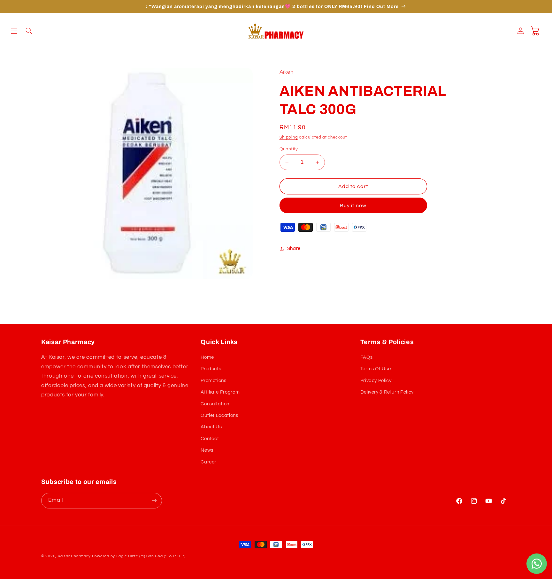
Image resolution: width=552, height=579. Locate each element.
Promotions (213, 380)
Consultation (215, 404)
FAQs (366, 357)
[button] (14, 30)
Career (208, 462)
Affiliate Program (220, 392)
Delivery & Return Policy (387, 392)
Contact (210, 438)
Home (207, 357)
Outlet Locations (219, 415)
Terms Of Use (375, 368)
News (207, 450)
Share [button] (294, 248)
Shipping (289, 137)
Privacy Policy (376, 380)
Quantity (289, 149)
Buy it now (353, 205)
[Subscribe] (154, 500)
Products (211, 368)
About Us (211, 427)
